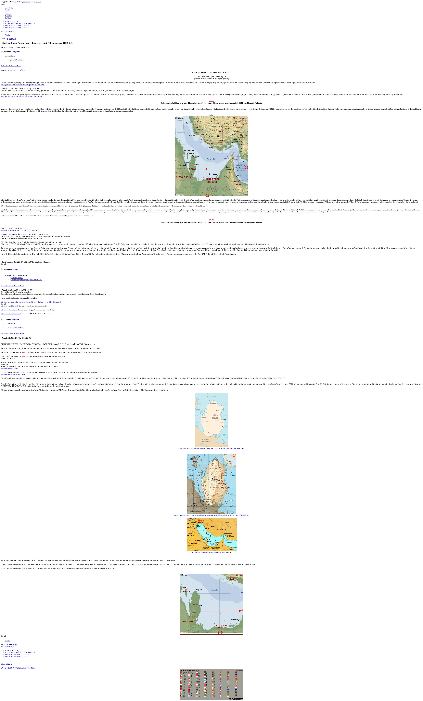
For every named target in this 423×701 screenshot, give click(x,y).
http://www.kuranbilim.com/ (10, 314)
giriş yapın (26, 2)
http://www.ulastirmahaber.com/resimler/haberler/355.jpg (211, 552)
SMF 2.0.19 (5, 668)
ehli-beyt (14, 269)
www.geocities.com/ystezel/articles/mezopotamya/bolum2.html (23, 85)
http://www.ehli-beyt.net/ (9, 306)
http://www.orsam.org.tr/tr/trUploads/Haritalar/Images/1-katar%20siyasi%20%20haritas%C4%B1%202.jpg (211, 515)
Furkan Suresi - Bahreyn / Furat (11, 66)
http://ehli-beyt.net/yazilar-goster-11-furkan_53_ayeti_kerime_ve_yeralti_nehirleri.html (31, 302)
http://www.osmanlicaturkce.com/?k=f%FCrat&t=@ (19, 230)
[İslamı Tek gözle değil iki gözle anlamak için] (26, 280)
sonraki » (10, 31)
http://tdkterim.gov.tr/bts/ (9, 368)
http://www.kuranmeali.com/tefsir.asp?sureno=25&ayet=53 (21, 96)
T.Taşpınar (15, 52)
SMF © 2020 (16, 668)
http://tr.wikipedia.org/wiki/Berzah (13, 374)
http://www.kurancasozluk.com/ (12, 310)
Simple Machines (29, 668)
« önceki (4, 31)
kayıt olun (37, 2)
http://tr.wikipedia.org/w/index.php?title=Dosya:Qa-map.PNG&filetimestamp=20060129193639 (211, 448)
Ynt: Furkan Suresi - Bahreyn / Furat (12, 286)
